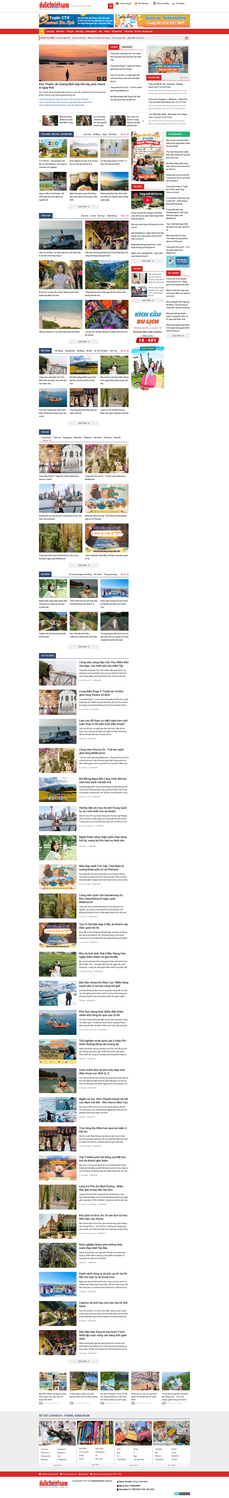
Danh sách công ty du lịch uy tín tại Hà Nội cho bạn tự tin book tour (114, 604)
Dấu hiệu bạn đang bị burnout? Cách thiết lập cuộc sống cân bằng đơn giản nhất (103, 1335)
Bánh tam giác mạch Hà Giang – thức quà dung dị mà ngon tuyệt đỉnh (83, 196)
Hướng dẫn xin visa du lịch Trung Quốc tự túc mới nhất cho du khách (178, 178)
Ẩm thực (101, 216)
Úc (96, 1455)
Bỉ (118, 1456)
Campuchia (45, 1456)
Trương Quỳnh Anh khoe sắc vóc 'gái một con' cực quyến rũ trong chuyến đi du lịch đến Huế (114, 636)
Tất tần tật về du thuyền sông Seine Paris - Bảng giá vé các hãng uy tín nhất (177, 282)
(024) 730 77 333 (114, 1474)
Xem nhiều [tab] (127, 47)
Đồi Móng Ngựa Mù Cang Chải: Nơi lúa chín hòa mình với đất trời (125, 98)
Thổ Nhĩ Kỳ (121, 1459)
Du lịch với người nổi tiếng (80, 574)
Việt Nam (60, 31)
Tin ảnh (137, 269)
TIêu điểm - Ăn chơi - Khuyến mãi (138, 31)
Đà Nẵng (96, 134)
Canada (158, 1449)
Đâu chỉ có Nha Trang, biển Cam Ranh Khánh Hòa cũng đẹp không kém (70, 85)
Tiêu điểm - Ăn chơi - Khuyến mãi (56, 134)
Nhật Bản (78, 437)
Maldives (44, 1459)
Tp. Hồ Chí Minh (101, 351)
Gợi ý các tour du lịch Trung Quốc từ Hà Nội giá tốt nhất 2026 (133, 122)
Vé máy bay (143, 3)
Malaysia (88, 437)
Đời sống (79, 31)
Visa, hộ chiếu (163, 3)
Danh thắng (112, 216)
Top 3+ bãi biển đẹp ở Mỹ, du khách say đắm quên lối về (177, 227)
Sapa (104, 134)
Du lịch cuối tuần (79, 38)
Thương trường (110, 574)
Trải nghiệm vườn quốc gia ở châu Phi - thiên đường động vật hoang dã (178, 201)
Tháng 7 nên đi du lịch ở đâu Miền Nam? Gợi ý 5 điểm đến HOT (63, 105)
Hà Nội (89, 351)
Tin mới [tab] (113, 47)
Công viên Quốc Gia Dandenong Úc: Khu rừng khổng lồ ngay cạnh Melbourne (101, 899)
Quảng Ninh (70, 351)
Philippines (61, 1459)
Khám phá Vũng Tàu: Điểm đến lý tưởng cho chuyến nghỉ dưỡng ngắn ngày (114, 196)
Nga (135, 1456)
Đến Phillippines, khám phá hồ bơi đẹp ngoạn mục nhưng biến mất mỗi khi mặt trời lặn (147, 236)
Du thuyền (180, 3)
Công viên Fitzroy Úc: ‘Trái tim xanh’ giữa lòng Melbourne (126, 89)
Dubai (81, 1455)
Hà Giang (59, 351)
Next (104, 79)
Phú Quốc (113, 134)
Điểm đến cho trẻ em (135, 38)
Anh (119, 1449)
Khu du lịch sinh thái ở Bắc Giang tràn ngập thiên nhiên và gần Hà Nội (114, 380)
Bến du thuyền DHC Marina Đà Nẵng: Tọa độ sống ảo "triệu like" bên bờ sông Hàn (178, 305)
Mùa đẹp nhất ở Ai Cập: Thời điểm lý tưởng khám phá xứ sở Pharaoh (177, 238)
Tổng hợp (50, 31)
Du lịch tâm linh (64, 38)
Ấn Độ (81, 1459)
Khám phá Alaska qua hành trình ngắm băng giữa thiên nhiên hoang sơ (178, 328)
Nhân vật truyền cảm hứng (99, 38)
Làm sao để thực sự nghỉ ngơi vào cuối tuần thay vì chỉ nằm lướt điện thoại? (125, 78)
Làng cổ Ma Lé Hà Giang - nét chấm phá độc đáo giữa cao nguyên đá (51, 196)
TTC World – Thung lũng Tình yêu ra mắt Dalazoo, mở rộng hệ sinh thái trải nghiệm (53, 164)
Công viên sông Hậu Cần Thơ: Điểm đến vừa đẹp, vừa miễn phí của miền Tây (125, 57)
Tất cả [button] (123, 134)
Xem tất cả (184, 78)
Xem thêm (57, 1465)
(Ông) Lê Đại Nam (140, 1481)
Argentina (159, 1459)
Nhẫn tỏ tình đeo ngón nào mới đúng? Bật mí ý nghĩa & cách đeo (178, 293)
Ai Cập (174, 1459)
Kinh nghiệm (91, 31)
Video (106, 31)
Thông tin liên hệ (69, 1474)
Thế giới (70, 31)
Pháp (136, 1449)
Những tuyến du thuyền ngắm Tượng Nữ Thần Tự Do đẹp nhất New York (177, 316)
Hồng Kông (99, 1452)
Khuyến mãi (117, 31)
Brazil (174, 1449)
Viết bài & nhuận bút (50, 1474)
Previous (99, 79)
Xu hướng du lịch (118, 38)
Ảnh (100, 31)
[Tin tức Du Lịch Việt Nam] (53, 1483)
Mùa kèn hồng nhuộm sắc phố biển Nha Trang (66, 120)
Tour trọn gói (125, 3)
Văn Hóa (85, 216)
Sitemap (84, 1474)
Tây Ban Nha (139, 1459)
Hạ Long (87, 134)
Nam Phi (175, 1456)
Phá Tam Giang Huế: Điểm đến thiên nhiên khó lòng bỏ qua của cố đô (52, 413)
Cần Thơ (113, 351)
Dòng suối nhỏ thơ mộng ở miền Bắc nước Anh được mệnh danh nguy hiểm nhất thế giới (147, 216)
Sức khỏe (98, 574)
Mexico (158, 1456)
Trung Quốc (46, 437)
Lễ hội (93, 216)
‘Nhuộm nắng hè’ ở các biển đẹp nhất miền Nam (58, 102)
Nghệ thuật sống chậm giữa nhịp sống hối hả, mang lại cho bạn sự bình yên (53, 604)
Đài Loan (99, 1459)
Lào (58, 1456)
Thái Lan (57, 437)
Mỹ (156, 1452)
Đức (118, 1453)
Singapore (67, 437)
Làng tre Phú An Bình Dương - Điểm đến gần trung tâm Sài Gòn (63, 99)
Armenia (107, 437)
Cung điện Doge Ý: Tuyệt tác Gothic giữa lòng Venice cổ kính (125, 67)
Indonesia (45, 1453)
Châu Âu (117, 437)
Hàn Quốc (98, 437)
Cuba (174, 1452)
